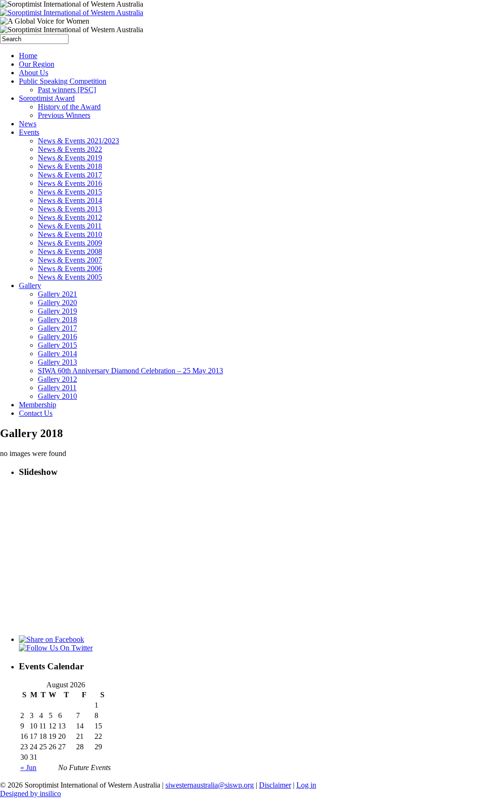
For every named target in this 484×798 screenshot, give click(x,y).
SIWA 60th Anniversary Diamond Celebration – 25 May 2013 (130, 371)
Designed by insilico (30, 793)
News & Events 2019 (70, 158)
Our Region (36, 64)
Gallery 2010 (57, 396)
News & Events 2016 (70, 183)
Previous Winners (64, 115)
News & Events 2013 (70, 209)
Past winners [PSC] (67, 90)
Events (29, 132)
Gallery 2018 (57, 320)
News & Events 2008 (70, 251)
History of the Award (69, 107)
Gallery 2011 (57, 388)
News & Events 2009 (70, 243)
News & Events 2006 (70, 268)
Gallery (30, 285)
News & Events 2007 (70, 260)
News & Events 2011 (70, 226)
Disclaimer (275, 785)
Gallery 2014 (57, 354)
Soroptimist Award (47, 98)
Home (28, 56)
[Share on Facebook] (51, 639)
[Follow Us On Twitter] (56, 648)
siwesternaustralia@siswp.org (209, 785)
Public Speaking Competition (62, 81)
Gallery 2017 (57, 328)
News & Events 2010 (70, 234)
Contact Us (35, 413)
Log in (306, 785)
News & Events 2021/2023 (78, 141)
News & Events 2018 (70, 166)
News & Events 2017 (70, 175)
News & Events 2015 (70, 192)
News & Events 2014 (70, 200)
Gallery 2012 (57, 379)
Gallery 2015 (57, 345)
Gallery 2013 (57, 362)
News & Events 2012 (70, 217)
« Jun (28, 767)
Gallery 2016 (57, 337)
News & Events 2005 (70, 277)
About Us (33, 73)
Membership (37, 405)
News (27, 124)
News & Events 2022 (70, 149)
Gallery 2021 (57, 294)
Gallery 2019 (57, 311)
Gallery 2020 (57, 302)
